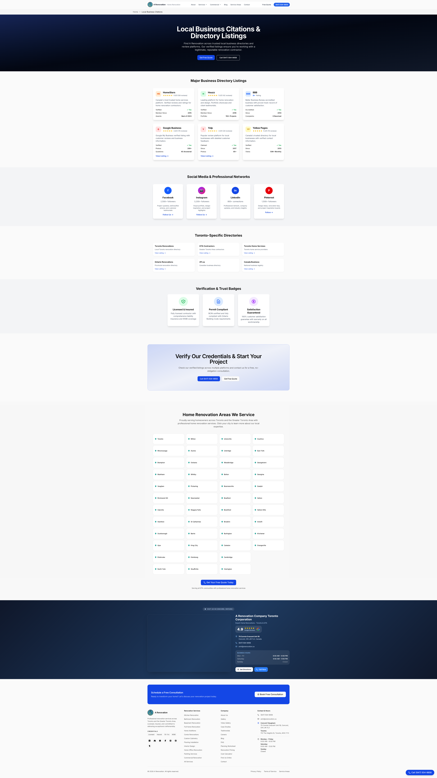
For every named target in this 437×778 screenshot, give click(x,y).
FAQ (222, 742)
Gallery (223, 719)
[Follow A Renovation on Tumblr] (149, 746)
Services (201, 5)
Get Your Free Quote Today (220, 582)
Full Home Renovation (192, 727)
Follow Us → (168, 214)
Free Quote (266, 5)
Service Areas (235, 5)
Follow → (269, 212)
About (193, 5)
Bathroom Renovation (192, 719)
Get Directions (245, 669)
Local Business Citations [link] (152, 12)
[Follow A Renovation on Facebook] (165, 741)
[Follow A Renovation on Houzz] (155, 741)
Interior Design (189, 746)
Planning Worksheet (228, 746)
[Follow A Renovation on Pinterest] (176, 741)
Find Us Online (226, 758)
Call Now (262, 669)
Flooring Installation (191, 742)
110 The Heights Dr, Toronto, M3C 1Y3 (275, 733)
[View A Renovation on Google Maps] (258, 723)
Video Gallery (226, 723)
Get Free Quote (206, 57)
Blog (225, 5)
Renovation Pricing (228, 750)
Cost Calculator (226, 754)
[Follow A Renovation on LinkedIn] (149, 741)
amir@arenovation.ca (246, 646)
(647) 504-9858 (282, 5)
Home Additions (190, 731)
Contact (247, 5)
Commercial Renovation (193, 758)
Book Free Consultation (271, 694)
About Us (224, 715)
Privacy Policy (256, 771)
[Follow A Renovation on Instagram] (170, 741)
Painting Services (190, 754)
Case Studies (226, 727)
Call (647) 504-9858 (228, 58)
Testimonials (225, 731)
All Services (188, 762)
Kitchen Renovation (191, 715)
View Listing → (162, 156)
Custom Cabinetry (191, 738)
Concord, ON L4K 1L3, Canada (250, 637)
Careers (224, 734)
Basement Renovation (192, 723)
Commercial (214, 5)
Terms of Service (270, 771)
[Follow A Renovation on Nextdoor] (160, 741)
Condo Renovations (191, 734)
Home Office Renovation (193, 750)
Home (135, 12)
